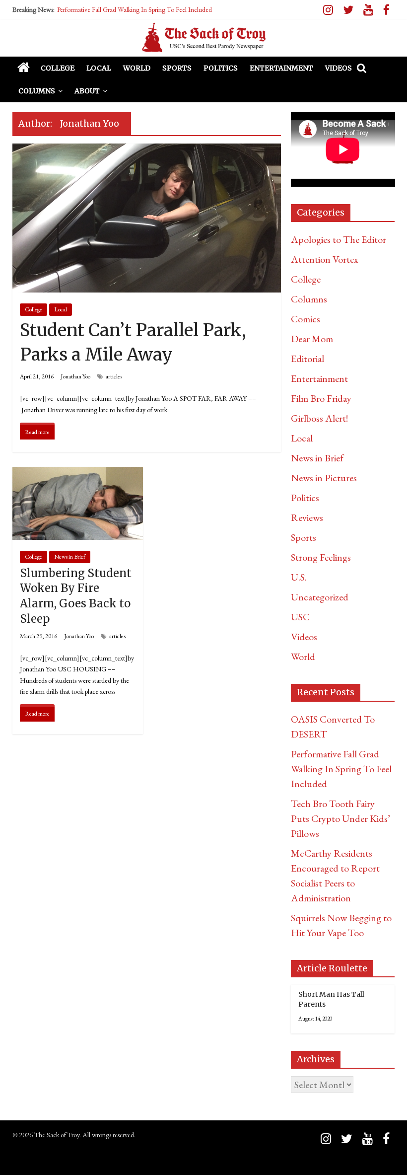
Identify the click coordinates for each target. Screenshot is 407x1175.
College (57, 68)
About (87, 90)
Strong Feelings (321, 557)
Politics (221, 68)
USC (300, 616)
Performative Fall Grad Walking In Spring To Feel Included (134, 9)
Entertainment (281, 68)
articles (114, 376)
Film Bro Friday (321, 398)
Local (98, 68)
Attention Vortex (324, 259)
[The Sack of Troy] (203, 37)
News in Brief (69, 557)
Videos (338, 68)
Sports (177, 68)
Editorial (307, 358)
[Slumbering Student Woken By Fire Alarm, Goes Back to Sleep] (77, 474)
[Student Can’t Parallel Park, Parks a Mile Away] (146, 151)
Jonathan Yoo (75, 376)
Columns (36, 90)
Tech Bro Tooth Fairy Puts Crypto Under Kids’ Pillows (340, 818)
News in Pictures (324, 477)
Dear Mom (312, 338)
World (136, 68)
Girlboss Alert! (319, 418)
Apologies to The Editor (338, 239)
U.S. (299, 577)
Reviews (307, 517)
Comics (305, 318)
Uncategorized (319, 596)
